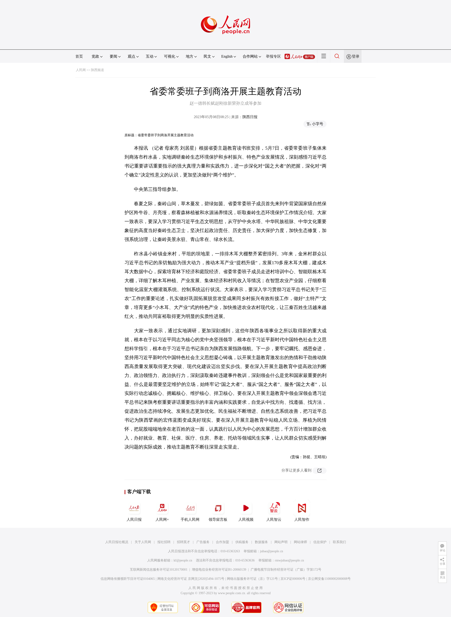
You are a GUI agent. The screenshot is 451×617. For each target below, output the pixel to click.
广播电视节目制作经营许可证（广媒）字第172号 (286, 569)
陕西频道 (97, 70)
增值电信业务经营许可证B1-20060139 (219, 569)
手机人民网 (190, 519)
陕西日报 (249, 117)
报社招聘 (164, 542)
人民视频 (245, 519)
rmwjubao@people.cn (289, 560)
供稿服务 (242, 542)
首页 (79, 56)
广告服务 (203, 542)
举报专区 (273, 56)
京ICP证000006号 (292, 579)
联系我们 (339, 542)
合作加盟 (222, 542)
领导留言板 (218, 519)
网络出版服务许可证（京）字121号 (252, 579)
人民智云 (273, 519)
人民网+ (162, 519)
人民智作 (301, 519)
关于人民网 (143, 542)
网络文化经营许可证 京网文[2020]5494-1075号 (190, 579)
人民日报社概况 (116, 542)
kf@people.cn (183, 560)
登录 (355, 56)
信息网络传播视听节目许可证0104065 (128, 579)
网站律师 (300, 542)
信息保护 (320, 542)
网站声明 (281, 542)
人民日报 (134, 519)
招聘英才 (183, 542)
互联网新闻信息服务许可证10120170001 (158, 569)
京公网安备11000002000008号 (329, 579)
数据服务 (261, 542)
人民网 (81, 70)
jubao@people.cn (271, 551)
